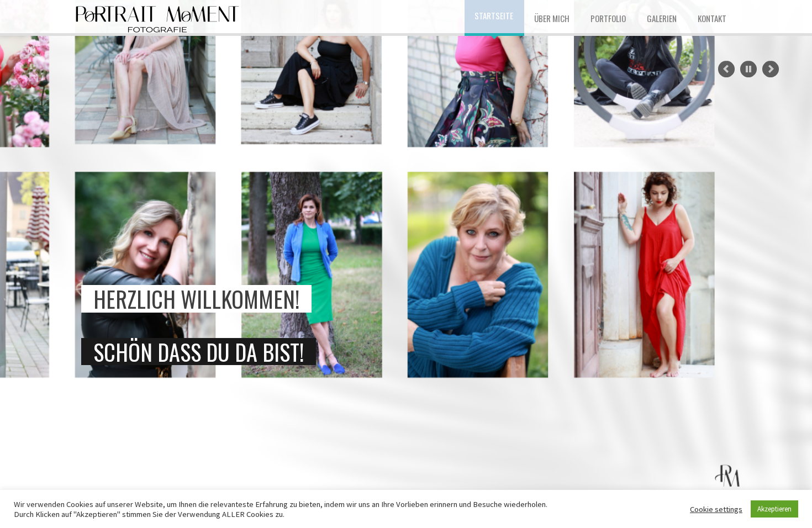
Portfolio (608, 18)
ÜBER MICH (552, 18)
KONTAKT (712, 18)
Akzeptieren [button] (774, 509)
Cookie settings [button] (716, 509)
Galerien (662, 18)
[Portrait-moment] (157, 16)
